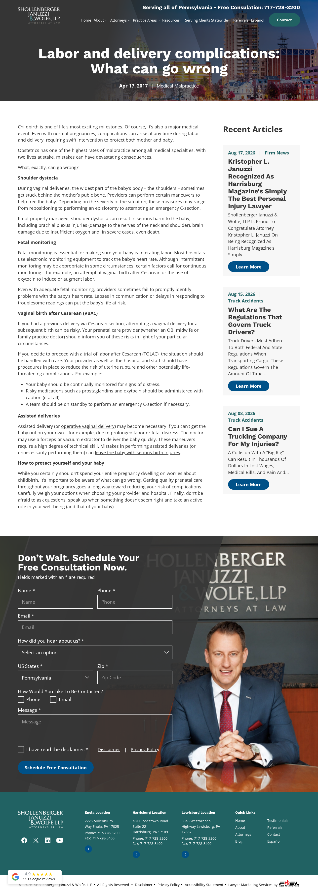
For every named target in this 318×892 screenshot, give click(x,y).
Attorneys (119, 20)
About (99, 20)
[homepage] (39, 14)
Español (257, 20)
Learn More (249, 267)
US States (30, 666)
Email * (26, 615)
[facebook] (24, 840)
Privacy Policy (145, 749)
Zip (102, 666)
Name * (26, 590)
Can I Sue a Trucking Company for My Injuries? (257, 436)
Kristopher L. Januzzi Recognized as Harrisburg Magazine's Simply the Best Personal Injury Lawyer (257, 184)
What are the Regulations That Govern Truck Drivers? (255, 321)
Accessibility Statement (204, 884)
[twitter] (36, 840)
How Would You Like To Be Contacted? (60, 691)
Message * (29, 710)
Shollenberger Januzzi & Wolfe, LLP (63, 884)
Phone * (106, 590)
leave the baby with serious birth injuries (137, 452)
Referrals (240, 20)
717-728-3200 (282, 7)
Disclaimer (109, 749)
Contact (284, 20)
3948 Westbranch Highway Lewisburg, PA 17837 (201, 826)
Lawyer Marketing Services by (253, 884)
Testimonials (277, 820)
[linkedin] (47, 840)
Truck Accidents (245, 301)
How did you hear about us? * (51, 640)
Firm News (277, 153)
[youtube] (59, 841)
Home (86, 20)
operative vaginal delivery (88, 426)
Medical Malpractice (178, 86)
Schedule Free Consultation (56, 768)
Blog (238, 841)
